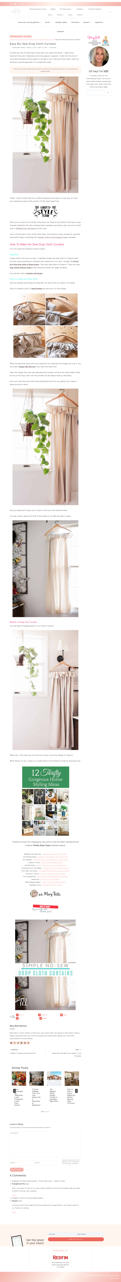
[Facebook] (14, 4)
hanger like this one (27, 367)
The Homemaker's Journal (37, 9)
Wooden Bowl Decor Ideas (51, 885)
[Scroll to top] (115, 1274)
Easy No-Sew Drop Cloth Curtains (53, 874)
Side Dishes (75, 22)
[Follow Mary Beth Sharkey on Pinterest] (24, 1042)
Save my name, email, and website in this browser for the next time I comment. (71, 1161)
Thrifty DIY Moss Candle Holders (54, 882)
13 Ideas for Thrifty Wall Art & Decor (56, 868)
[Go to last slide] (14, 1091)
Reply (14, 1195)
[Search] (108, 92)
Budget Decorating (16, 36)
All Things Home (22, 39)
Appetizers (99, 22)
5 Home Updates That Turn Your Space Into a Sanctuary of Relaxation (36, 1097)
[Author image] (11, 47)
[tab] (42, 1111)
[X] (18, 4)
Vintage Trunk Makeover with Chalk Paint (53, 857)
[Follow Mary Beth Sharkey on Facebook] (11, 1042)
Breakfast (60, 31)
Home (12, 39)
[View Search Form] (110, 12)
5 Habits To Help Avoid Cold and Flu (23, 1051)
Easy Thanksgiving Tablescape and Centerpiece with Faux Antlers (18, 1097)
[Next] (76, 1091)
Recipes (53, 9)
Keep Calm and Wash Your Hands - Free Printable (66, 1053)
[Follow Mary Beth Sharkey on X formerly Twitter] (14, 1042)
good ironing (37, 289)
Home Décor (27, 36)
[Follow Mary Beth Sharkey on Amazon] (28, 1042)
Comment (15, 1133)
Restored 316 (114, 1279)
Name (13, 1163)
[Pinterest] (11, 4)
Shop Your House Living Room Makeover (51, 865)
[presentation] (19, 1078)
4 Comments (52, 47)
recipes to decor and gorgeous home (53, 237)
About (70, 15)
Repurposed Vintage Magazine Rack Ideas (52, 876)
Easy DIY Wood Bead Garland (51, 862)
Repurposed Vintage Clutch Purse (54, 854)
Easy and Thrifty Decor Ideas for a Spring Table (50, 860)
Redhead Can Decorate (25, 228)
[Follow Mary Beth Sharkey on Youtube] (21, 1042)
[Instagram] (22, 4)
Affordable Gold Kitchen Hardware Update (54, 871)
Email (37, 1163)
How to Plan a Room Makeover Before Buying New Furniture (71, 1096)
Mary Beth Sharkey (19, 47)
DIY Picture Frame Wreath (50, 879)
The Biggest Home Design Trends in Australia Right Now (54, 1095)
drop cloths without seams (21, 268)
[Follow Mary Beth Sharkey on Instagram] (18, 1042)
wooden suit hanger (34, 273)
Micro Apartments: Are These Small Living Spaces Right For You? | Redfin (60, 1266)
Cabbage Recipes (61, 22)
